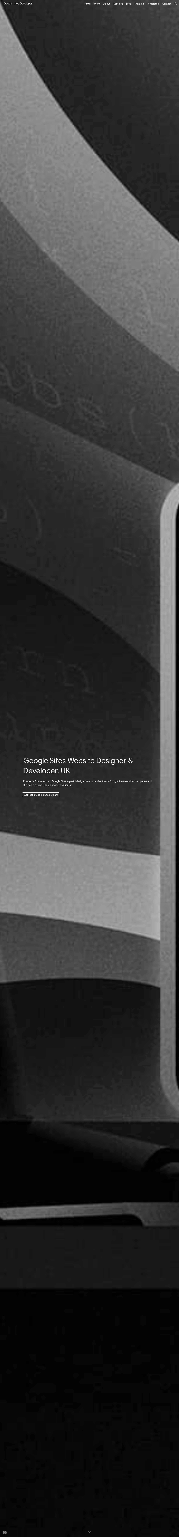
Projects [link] (139, 3)
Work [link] (97, 3)
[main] (89, 766)
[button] (176, 4)
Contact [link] (166, 3)
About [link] (106, 3)
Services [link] (118, 3)
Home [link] (87, 3)
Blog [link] (128, 3)
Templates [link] (153, 3)
